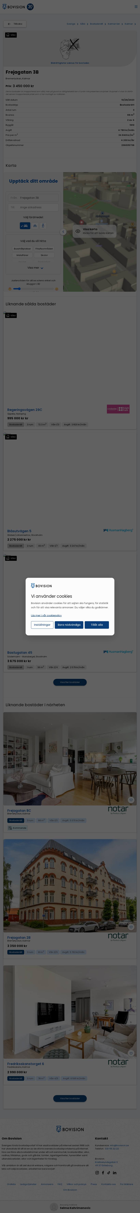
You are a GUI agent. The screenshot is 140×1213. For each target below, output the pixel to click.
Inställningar (42, 625)
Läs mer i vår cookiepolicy (46, 615)
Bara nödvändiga (69, 625)
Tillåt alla (97, 625)
